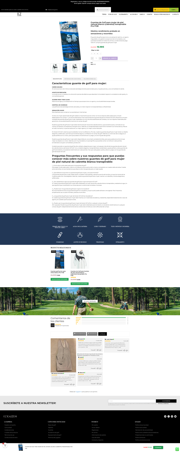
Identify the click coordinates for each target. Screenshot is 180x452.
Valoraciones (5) (90, 79)
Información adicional (72, 79)
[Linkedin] (172, 416)
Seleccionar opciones (59, 279)
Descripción (57, 79)
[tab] (57, 79)
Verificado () (92, 333)
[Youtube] (175, 416)
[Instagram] (168, 416)
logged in (78, 391)
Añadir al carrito (110, 58)
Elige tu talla (95, 50)
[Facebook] (165, 416)
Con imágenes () (80, 333)
